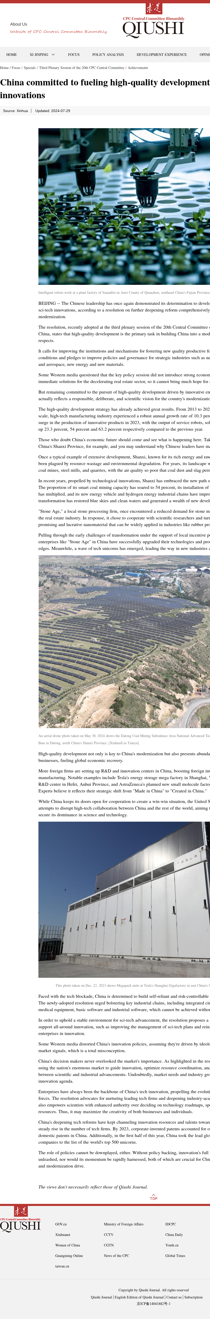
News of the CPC (116, 1255)
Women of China (67, 1245)
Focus (16, 67)
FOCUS (74, 54)
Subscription (193, 1297)
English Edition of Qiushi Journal (139, 1297)
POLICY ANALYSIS (108, 54)
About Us (18, 24)
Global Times (175, 1255)
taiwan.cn (62, 1266)
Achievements (138, 67)
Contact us (174, 1297)
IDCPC (170, 1224)
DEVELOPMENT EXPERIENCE (162, 54)
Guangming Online (69, 1255)
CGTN (109, 1245)
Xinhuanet (62, 1234)
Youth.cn (171, 1245)
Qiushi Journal (101, 1297)
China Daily (174, 1234)
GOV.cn (61, 1224)
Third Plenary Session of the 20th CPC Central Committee (81, 67)
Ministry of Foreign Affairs (123, 1224)
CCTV (108, 1234)
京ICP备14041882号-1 (154, 1303)
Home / (5, 67)
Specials (30, 67)
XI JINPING (39, 54)
